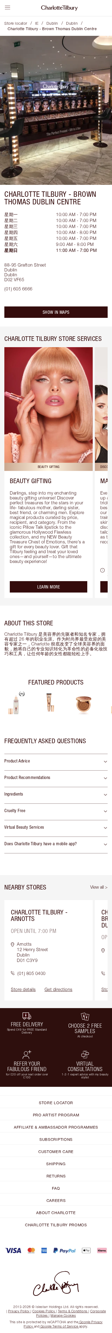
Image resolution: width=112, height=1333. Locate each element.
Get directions (59, 989)
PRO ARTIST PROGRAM (56, 1115)
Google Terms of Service (59, 1326)
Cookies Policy (43, 1311)
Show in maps (56, 312)
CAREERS (56, 1200)
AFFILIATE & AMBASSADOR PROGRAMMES (56, 1127)
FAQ (56, 1188)
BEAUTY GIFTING (30, 481)
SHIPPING (56, 1163)
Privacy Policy (19, 1311)
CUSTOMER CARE (56, 1151)
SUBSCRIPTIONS (56, 1139)
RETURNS (56, 1176)
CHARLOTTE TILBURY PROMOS (56, 1225)
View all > (99, 887)
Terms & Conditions (73, 1311)
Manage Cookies (63, 1315)
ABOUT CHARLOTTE (56, 1212)
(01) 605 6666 (18, 288)
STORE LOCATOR (56, 1102)
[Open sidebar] (7, 7)
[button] (56, 762)
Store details (23, 989)
